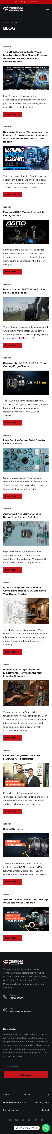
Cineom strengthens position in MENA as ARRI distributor (22, 757)
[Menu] (47, 8)
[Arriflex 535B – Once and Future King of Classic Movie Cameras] (26, 919)
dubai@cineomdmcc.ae (28, 2)
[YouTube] (42, 1120)
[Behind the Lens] (26, 845)
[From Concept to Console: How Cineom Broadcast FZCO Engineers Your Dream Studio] (26, 611)
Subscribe (26, 1074)
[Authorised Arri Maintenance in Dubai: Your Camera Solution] (26, 533)
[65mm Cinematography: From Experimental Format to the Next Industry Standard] (26, 693)
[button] (46, 1128)
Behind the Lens (13, 829)
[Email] (29, 1120)
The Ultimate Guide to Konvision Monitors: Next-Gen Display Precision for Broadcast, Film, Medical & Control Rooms (25, 56)
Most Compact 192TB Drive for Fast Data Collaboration (24, 291)
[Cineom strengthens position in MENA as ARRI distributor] (26, 775)
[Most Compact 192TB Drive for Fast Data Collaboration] (26, 309)
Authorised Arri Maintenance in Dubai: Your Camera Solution (22, 515)
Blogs (8, 47)
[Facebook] (10, 1120)
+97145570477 (16, 998)
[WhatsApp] (36, 1120)
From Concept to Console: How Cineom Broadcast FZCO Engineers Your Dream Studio (24, 591)
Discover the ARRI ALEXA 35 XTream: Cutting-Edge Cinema (26, 364)
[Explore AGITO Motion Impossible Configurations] (26, 232)
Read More (13, 115)
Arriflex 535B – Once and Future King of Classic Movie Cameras (25, 901)
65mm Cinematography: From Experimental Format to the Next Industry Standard (22, 673)
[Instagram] (23, 1120)
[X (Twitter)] (16, 1120)
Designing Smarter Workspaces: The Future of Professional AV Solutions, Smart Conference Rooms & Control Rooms (25, 136)
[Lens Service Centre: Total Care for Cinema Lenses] (26, 460)
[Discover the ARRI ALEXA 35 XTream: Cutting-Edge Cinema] (26, 383)
